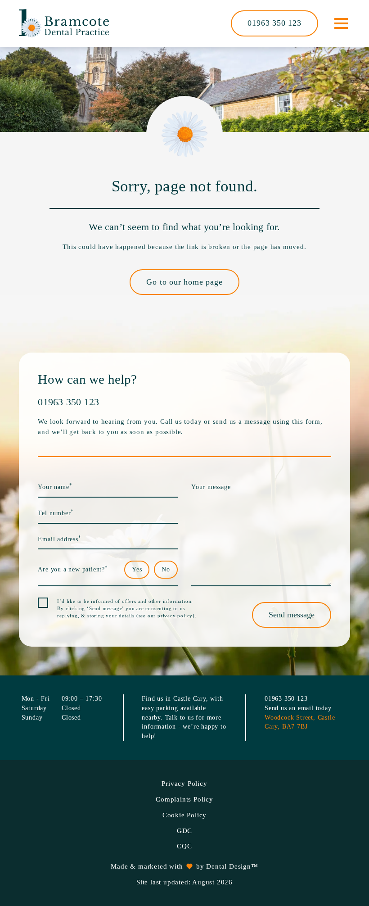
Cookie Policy (184, 815)
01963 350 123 (274, 22)
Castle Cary (189, 698)
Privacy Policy (184, 783)
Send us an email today (298, 708)
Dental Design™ (232, 866)
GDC (184, 830)
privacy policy (175, 615)
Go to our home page (184, 281)
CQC (184, 846)
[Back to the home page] (64, 23)
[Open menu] (341, 23)
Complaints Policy (184, 799)
